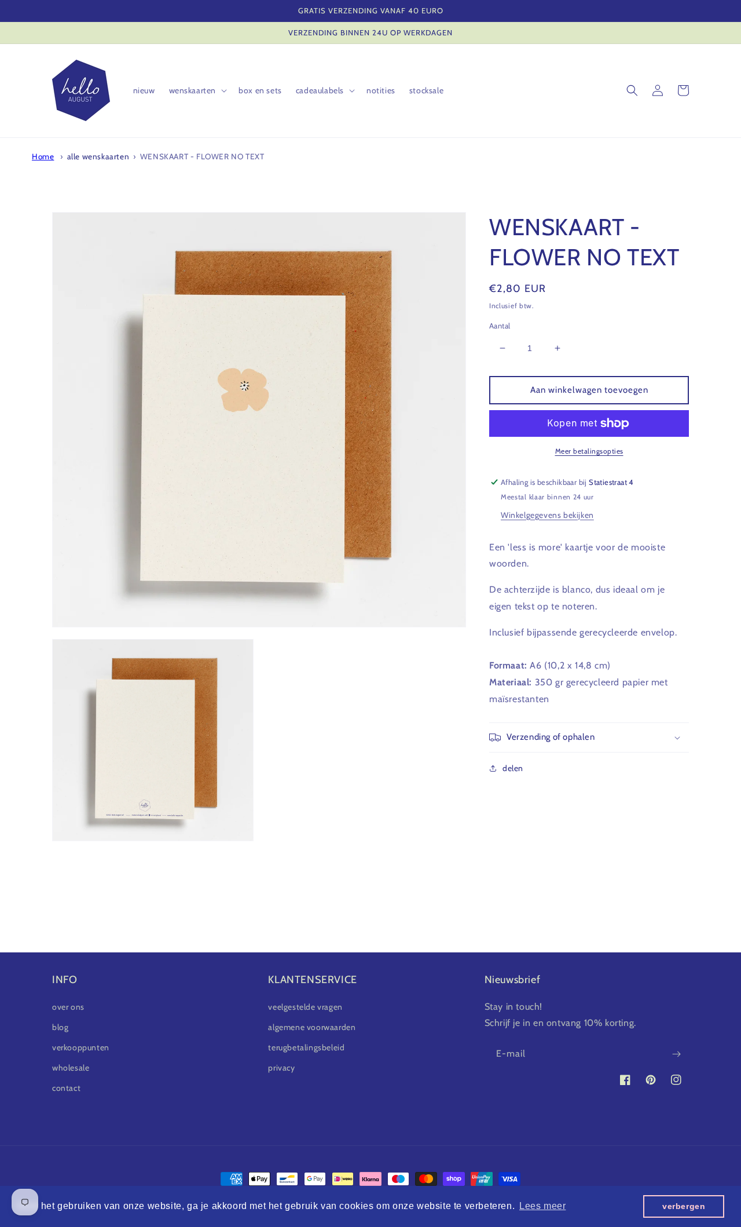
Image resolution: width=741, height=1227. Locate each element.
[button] (197, 90)
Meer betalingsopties (589, 451)
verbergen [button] (683, 1206)
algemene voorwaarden (311, 1027)
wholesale (70, 1067)
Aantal (499, 325)
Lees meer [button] (542, 1206)
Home (43, 156)
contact (66, 1088)
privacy (281, 1067)
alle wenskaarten (98, 156)
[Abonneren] (676, 1054)
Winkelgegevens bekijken (547, 515)
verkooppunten (80, 1047)
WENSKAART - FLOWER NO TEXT (202, 156)
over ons (68, 1007)
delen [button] (512, 768)
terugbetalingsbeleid (306, 1047)
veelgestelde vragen (305, 1007)
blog (60, 1027)
